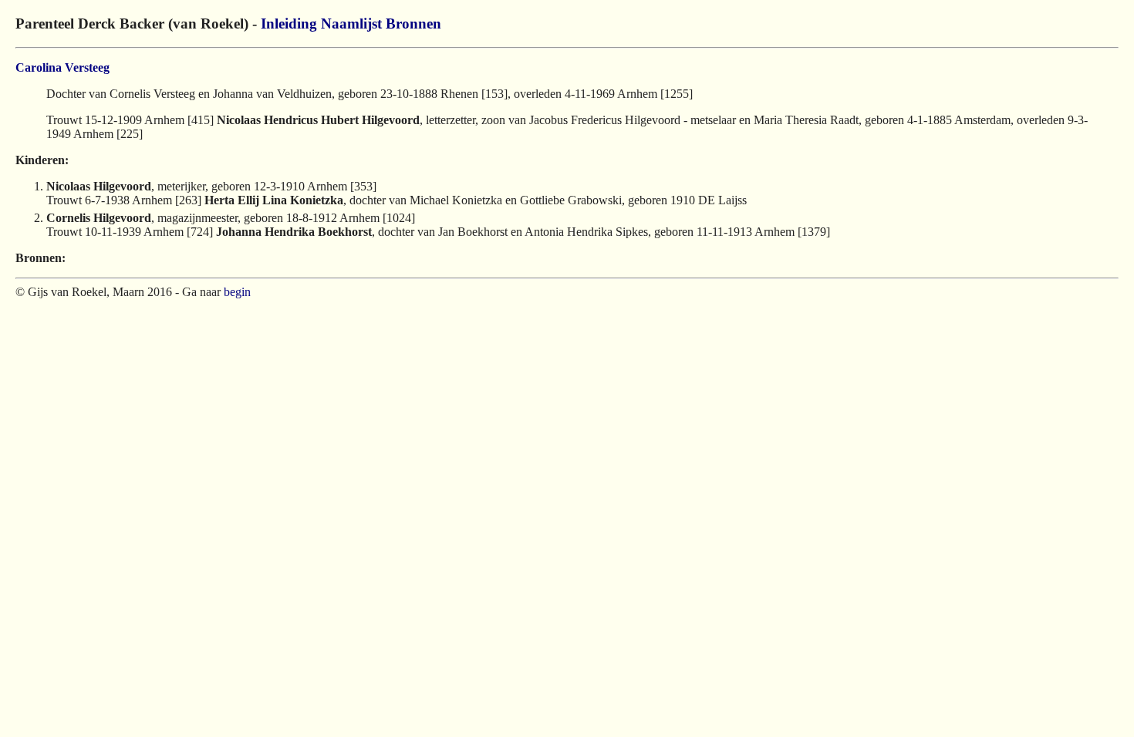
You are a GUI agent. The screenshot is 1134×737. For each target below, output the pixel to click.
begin (237, 291)
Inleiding (289, 23)
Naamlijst (351, 23)
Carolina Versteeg (62, 67)
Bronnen (413, 23)
